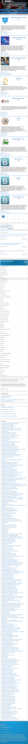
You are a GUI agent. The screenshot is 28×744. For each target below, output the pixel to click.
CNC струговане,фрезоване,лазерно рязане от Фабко (12, 571)
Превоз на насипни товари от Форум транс (10, 660)
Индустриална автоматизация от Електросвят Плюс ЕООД (13, 478)
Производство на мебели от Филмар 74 (9, 664)
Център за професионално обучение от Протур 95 (12, 614)
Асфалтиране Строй (5, 514)
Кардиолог (2, 300)
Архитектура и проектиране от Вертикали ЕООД (11, 583)
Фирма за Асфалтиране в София (8, 703)
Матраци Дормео (5, 440)
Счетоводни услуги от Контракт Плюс (9, 593)
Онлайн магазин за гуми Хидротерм (9, 491)
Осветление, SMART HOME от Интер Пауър (10, 565)
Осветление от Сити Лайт (6, 557)
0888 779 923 (4, 132)
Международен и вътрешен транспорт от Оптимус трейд (13, 449)
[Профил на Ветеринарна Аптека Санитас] (5, 142)
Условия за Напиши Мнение (6, 732)
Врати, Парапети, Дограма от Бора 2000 (9, 446)
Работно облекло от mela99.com (8, 665)
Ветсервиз (18, 177)
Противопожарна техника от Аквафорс (9, 643)
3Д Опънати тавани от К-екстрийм (8, 433)
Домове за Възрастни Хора (5, 290)
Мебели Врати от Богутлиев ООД (8, 524)
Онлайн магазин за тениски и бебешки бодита (11, 580)
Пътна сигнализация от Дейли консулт (9, 591)
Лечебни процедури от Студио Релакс (9, 567)
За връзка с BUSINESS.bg (6, 395)
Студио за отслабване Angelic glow (8, 582)
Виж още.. (24, 239)
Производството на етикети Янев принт (9, 488)
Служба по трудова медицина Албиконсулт (10, 607)
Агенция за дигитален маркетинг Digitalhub (10, 519)
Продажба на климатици (6, 504)
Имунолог (2, 298)
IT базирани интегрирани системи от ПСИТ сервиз (12, 538)
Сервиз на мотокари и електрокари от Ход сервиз (12, 497)
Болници (2, 276)
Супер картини (4, 431)
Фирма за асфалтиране (6, 517)
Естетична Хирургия (4, 294)
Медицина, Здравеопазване (7, 261)
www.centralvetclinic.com (7, 74)
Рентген (2, 351)
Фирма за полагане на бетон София (9, 513)
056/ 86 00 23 (4, 31)
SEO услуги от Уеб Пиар (6, 548)
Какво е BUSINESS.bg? (5, 397)
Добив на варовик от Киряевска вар (9, 674)
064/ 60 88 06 (4, 192)
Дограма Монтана (5, 528)
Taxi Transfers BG (4, 531)
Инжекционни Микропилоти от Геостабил (10, 584)
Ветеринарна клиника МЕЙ (18, 98)
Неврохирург (3, 325)
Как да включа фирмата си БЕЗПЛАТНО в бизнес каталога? (13, 399)
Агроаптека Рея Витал (6, 613)
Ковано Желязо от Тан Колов (7, 574)
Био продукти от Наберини (7, 543)
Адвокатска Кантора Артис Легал (8, 445)
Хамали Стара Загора (5, 709)
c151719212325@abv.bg (6, 154)
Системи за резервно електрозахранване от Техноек (12, 556)
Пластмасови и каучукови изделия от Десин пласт (12, 603)
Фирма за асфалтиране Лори (7, 578)
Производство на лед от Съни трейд (9, 526)
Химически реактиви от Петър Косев (9, 668)
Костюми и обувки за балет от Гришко (9, 647)
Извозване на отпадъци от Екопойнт (9, 616)
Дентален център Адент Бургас (8, 577)
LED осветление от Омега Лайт (8, 698)
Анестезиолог (3, 268)
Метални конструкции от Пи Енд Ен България (11, 605)
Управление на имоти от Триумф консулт (10, 689)
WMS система (4, 502)
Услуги (2, 398)
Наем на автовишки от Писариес (8, 444)
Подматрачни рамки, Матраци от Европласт (10, 435)
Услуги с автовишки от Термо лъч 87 (9, 662)
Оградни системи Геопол (6, 642)
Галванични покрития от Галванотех (8, 620)
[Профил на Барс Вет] (5, 121)
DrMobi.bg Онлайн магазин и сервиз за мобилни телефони (14, 484)
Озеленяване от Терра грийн (7, 623)
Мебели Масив (4, 656)
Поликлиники (3, 341)
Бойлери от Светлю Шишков (7, 626)
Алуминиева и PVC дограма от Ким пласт (10, 649)
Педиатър (2, 339)
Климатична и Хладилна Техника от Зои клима (11, 454)
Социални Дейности (4, 355)
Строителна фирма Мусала (7, 575)
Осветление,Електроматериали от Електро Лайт (11, 475)
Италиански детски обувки (7, 467)
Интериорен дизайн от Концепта (8, 694)
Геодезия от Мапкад (5, 552)
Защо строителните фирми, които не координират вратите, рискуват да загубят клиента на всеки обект (12, 243)
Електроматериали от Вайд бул (8, 586)
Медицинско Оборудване (5, 321)
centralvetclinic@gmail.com (7, 73)
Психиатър (2, 343)
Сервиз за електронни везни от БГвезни (9, 462)
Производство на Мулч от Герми (8, 452)
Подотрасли (14, 10)
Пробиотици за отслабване (7, 547)
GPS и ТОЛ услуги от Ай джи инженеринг (10, 648)
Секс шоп (3, 458)
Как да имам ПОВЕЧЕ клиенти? (7, 401)
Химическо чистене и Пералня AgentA (9, 551)
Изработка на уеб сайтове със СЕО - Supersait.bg (11, 708)
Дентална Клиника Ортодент (7, 508)
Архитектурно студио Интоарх (7, 599)
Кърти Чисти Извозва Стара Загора (8, 713)
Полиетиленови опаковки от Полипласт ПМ (10, 675)
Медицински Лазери (4, 317)
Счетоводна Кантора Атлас (7, 646)
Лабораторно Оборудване (5, 304)
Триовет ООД (18, 78)
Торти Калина (4, 601)
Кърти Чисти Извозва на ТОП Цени (8, 707)
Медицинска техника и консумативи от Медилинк (12, 639)
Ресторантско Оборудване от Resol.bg (9, 590)
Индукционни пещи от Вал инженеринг (9, 510)
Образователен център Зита (7, 669)
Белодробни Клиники (4, 274)
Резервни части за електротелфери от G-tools (11, 536)
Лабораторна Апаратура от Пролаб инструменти (11, 564)
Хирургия (2, 369)
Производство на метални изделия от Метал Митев (12, 485)
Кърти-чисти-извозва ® (6, 704)
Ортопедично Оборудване (5, 335)
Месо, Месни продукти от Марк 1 (8, 696)
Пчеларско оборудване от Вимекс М (9, 587)
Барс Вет (18, 118)
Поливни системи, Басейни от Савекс (9, 471)
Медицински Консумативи (5, 313)
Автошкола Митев (5, 566)
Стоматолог (2, 357)
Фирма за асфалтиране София (7, 515)
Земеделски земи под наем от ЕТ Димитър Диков (12, 498)
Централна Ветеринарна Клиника (18, 58)
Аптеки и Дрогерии (4, 270)
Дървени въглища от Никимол (7, 644)
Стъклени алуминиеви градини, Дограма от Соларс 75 (12, 493)
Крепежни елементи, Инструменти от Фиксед (11, 428)
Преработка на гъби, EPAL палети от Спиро (10, 682)
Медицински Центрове (4, 319)
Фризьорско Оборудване (5, 365)
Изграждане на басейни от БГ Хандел (9, 625)
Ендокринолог (3, 292)
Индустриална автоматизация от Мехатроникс (11, 429)
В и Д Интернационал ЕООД (7, 411)
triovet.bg (4, 94)
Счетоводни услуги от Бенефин (8, 436)
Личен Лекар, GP (3, 309)
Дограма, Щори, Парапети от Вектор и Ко (10, 483)
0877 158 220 (4, 152)
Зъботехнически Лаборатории (6, 296)
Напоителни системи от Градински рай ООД (10, 691)
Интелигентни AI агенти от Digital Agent (9, 450)
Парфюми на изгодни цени (7, 457)
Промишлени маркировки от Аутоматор (9, 635)
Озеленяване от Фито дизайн (7, 677)
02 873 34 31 (4, 210)
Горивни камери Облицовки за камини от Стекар (11, 521)
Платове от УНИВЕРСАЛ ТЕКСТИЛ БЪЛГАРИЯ (11, 545)
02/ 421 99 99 (4, 72)
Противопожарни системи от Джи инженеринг (11, 627)
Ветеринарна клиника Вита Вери (18, 37)
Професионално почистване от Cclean (9, 690)
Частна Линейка (3, 375)
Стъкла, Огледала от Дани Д (7, 595)
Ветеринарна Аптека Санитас (18, 139)
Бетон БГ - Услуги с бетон (6, 511)
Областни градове (14, 12)
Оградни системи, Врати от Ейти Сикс (9, 469)
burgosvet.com (4, 34)
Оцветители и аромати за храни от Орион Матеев (12, 651)
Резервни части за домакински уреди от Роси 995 (11, 479)
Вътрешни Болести (4, 282)
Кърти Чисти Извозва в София (7, 715)
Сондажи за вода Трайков (6, 638)
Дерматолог (2, 286)
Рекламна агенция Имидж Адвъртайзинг (9, 560)
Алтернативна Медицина (5, 266)
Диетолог (2, 288)
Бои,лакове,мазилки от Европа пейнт (9, 661)
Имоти (2, 523)
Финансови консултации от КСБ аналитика (10, 455)
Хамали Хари (4, 544)
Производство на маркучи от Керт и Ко (9, 712)
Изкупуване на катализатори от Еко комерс (10, 441)
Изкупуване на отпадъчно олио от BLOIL (9, 686)
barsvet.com (4, 135)
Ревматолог (2, 349)
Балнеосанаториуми (4, 272)
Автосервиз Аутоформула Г (7, 672)
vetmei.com (4, 114)
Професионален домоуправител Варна (9, 535)
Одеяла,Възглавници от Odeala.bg (8, 470)
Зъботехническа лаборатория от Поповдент (10, 629)
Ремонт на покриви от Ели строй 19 (8, 432)
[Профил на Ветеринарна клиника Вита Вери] (5, 40)
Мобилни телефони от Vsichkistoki (8, 540)
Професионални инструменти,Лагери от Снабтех (11, 534)
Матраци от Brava (5, 612)
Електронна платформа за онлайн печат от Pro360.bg (12, 631)
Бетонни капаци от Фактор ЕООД (8, 610)
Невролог (2, 323)
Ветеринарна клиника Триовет (7, 678)
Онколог (2, 331)
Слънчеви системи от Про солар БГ (8, 487)
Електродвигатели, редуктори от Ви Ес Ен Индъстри (12, 465)
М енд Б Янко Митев (18, 159)
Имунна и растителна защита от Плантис (10, 609)
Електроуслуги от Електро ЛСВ (8, 558)
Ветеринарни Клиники (4, 280)
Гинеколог (2, 284)
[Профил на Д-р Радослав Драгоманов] (5, 200)
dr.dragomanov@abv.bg (6, 212)
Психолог (2, 345)
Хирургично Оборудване (5, 367)
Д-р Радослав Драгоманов (18, 197)
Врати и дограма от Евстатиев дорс (8, 659)
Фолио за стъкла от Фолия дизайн (8, 700)
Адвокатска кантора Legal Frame (8, 685)
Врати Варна (4, 530)
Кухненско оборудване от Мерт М (8, 509)
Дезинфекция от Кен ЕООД (7, 427)
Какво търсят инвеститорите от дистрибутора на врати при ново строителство (13, 236)
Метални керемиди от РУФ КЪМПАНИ (9, 416)
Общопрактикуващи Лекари (5, 329)
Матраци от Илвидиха (6, 439)
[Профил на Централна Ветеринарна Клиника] (5, 61)
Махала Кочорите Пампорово (7, 539)
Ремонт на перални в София (7, 424)
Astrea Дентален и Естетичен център (9, 492)
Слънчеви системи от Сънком (7, 702)
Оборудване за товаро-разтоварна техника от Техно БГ (13, 604)
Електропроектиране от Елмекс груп (9, 630)
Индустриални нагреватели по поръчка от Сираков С (12, 596)
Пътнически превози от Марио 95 (8, 554)
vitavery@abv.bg (5, 53)
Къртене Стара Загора (6, 705)
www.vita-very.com (5, 54)
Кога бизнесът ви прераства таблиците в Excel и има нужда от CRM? (13, 251)
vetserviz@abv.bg (5, 193)
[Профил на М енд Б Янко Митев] (5, 162)
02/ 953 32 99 (4, 112)
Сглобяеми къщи (5, 522)
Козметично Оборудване (5, 302)
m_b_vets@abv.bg (5, 174)
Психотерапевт (3, 347)
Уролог (2, 363)
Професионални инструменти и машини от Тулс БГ (12, 592)
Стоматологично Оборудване (5, 361)
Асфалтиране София (5, 716)
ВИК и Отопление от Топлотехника (8, 687)
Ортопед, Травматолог (4, 333)
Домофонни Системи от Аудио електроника (10, 495)
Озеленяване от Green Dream (7, 655)
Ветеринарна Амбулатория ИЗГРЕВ (18, 17)
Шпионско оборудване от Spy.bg (8, 699)
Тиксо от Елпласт (5, 657)
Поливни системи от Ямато (7, 670)
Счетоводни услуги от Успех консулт (9, 683)
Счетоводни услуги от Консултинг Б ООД (10, 718)
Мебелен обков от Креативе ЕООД (8, 717)
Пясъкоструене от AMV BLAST (7, 549)
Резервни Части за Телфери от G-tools (9, 636)
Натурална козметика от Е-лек (7, 692)
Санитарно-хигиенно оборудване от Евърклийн (11, 679)
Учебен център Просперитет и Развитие (9, 448)
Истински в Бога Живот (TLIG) (7, 407)
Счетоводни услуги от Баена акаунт (8, 518)
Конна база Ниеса (5, 653)
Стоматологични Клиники (5, 359)
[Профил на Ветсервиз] (5, 181)
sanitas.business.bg (5, 155)
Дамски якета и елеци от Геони (8, 482)
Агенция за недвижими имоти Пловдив (9, 423)
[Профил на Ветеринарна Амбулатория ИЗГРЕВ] (5, 20)
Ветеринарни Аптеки (4, 278)
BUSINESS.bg (3, 725)
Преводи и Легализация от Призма (8, 673)
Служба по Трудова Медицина (6, 353)
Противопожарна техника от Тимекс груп (10, 570)
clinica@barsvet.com (6, 134)
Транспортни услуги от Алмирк (8, 608)
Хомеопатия (3, 371)
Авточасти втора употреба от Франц (9, 501)
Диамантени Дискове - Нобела (7, 409)
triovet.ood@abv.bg (5, 93)
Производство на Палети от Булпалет (9, 561)
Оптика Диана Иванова (6, 666)
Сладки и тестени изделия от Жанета (9, 711)
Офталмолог (3, 337)
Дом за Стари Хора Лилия (6, 633)
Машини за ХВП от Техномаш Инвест (9, 466)
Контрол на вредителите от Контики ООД (10, 573)
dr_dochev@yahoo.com (6, 32)
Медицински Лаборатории (5, 315)
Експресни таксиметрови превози (8, 553)
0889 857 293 (4, 173)
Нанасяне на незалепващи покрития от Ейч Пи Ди (12, 562)
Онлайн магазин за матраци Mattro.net (9, 437)
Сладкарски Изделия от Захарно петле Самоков (11, 597)
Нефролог (2, 327)
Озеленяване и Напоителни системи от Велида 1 (11, 579)
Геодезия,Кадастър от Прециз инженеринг (10, 640)
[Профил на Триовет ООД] (5, 81)
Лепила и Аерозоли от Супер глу (8, 527)
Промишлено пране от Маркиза (8, 652)
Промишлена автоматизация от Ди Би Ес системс (11, 472)
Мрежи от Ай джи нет (6, 489)
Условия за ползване (4, 728)
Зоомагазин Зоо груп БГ (6, 695)
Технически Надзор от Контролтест (8, 480)
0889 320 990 (4, 92)
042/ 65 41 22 (4, 52)
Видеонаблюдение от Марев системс (9, 474)
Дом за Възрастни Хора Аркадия (8, 681)
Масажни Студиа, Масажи (5, 311)
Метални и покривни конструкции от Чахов (10, 600)
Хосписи (2, 373)
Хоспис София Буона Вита (6, 634)
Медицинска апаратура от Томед (8, 569)
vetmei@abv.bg (5, 113)
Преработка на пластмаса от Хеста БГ (9, 588)
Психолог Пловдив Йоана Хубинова (9, 453)
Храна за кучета (4, 532)
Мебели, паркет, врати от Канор (8, 541)
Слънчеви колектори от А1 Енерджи (8, 413)
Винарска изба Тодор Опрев (7, 500)
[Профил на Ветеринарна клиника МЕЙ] (5, 101)
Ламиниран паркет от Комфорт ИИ (8, 426)
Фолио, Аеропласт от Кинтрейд (8, 442)
